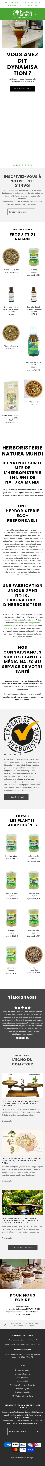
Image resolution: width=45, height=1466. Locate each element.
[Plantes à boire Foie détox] (33, 341)
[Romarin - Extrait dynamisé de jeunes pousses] (33, 294)
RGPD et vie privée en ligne (22, 1396)
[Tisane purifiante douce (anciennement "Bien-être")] (11, 396)
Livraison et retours (22, 1374)
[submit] (37, 212)
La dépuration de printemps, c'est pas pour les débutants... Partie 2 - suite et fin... (21, 1220)
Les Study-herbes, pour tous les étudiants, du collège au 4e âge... (22, 1160)
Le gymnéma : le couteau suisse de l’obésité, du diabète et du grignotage (21, 1103)
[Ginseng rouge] (33, 880)
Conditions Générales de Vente (22, 1385)
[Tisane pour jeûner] (11, 256)
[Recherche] (36, 14)
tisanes (17, 623)
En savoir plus (16, 797)
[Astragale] (11, 917)
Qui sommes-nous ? (22, 1370)
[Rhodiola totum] (11, 843)
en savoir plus (22, 89)
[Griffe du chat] (33, 917)
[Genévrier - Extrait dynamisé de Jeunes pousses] (11, 294)
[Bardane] (33, 256)
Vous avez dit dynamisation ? (22, 63)
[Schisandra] (11, 955)
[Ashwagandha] (33, 843)
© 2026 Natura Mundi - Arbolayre (22, 1458)
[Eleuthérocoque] (11, 880)
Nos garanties (22, 1378)
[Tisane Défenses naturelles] (33, 955)
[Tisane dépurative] (11, 333)
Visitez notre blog (22, 1247)
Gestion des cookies (22, 1392)
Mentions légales (22, 1389)
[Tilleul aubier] (33, 389)
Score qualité (22, 1381)
